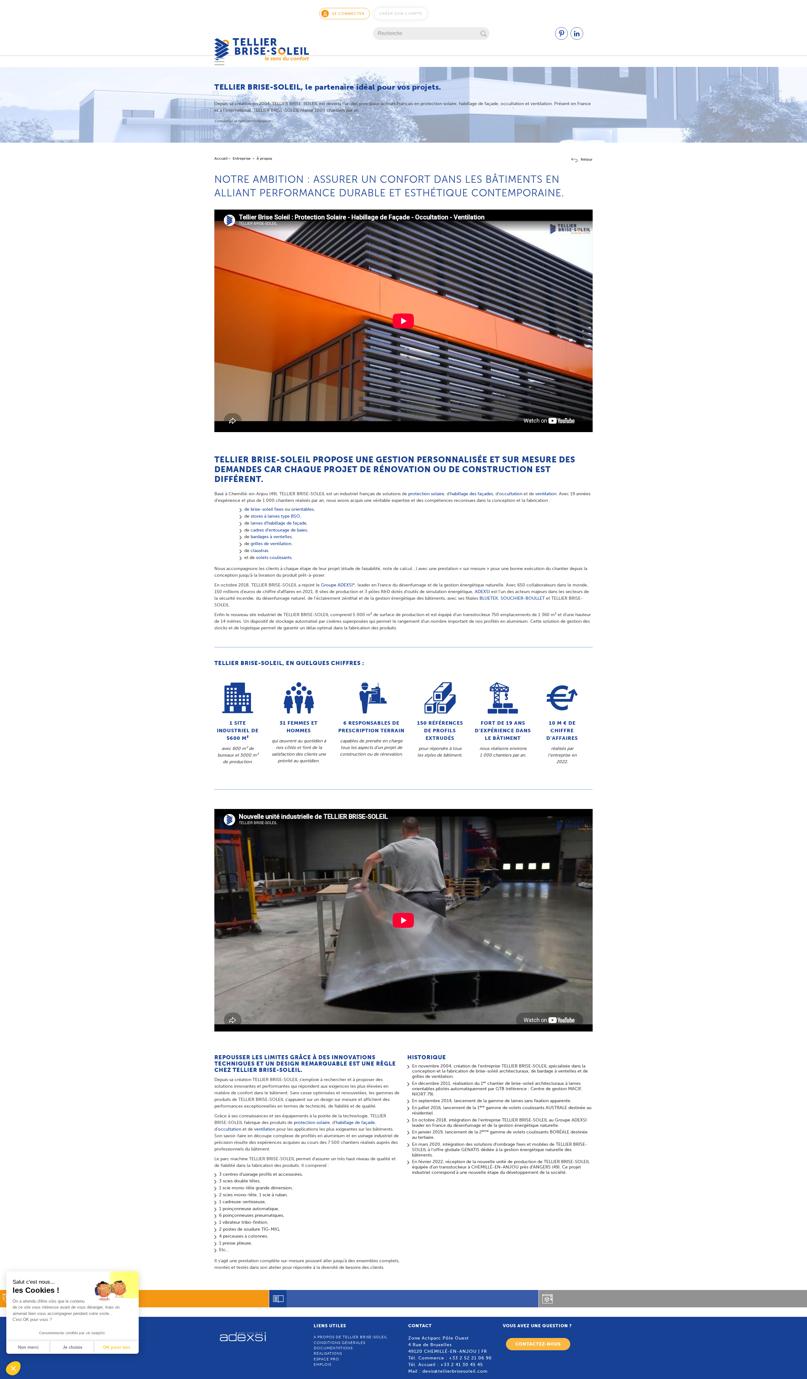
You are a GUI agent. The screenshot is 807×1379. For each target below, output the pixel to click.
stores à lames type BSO (275, 516)
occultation (510, 493)
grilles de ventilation (271, 543)
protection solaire (426, 493)
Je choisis (72, 1347)
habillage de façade (355, 1122)
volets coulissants (274, 557)
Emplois (322, 1364)
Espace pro (326, 1359)
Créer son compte (400, 13)
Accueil (221, 158)
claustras (259, 550)
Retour (587, 159)
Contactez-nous (538, 1344)
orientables (302, 509)
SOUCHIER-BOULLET (523, 598)
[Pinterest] (561, 38)
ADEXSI (482, 591)
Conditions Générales (339, 1342)
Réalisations (328, 1353)
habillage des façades (471, 493)
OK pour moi (116, 1347)
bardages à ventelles (271, 536)
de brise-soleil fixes (263, 509)
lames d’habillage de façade (278, 523)
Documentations (333, 1348)
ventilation (545, 493)
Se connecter (348, 13)
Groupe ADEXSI (337, 585)
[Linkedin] (577, 38)
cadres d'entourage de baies (279, 530)
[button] (13, 1368)
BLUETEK (488, 598)
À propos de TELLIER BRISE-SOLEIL (350, 1337)
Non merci (28, 1347)
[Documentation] (403, 1298)
